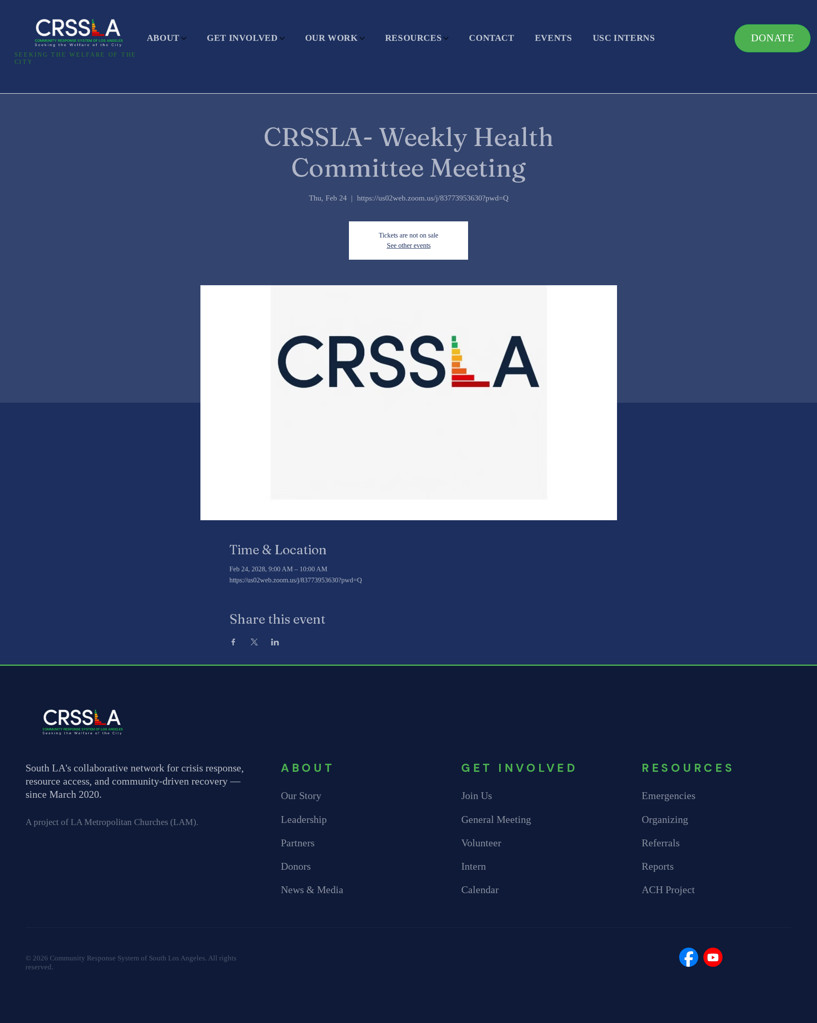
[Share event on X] (254, 642)
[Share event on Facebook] (233, 642)
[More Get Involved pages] (282, 38)
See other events (409, 245)
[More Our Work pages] (362, 38)
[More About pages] (183, 38)
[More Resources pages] (445, 38)
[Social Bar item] (688, 957)
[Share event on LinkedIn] (275, 642)
